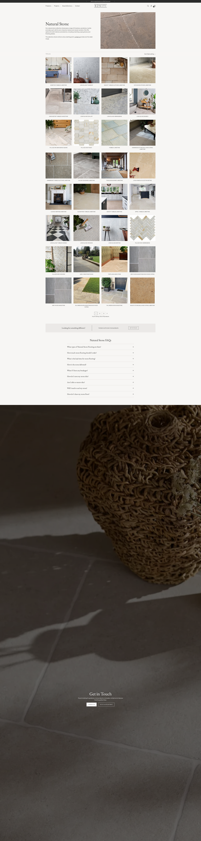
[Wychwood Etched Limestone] (142, 70)
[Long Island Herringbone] (114, 101)
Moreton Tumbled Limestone (58, 85)
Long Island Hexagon (86, 243)
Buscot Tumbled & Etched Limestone (114, 85)
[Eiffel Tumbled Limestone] (142, 197)
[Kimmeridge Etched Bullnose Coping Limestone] (142, 133)
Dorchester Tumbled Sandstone (58, 116)
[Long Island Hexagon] (86, 228)
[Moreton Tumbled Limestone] (59, 70)
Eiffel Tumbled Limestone (142, 211)
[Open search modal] (148, 5)
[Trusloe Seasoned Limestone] (114, 165)
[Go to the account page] (151, 5)
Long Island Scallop (86, 116)
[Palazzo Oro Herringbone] (142, 228)
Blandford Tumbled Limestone (86, 211)
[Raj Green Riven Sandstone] (114, 290)
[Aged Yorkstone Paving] (86, 259)
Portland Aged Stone (114, 274)
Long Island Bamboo (142, 116)
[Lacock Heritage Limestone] (59, 197)
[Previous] (86, 1)
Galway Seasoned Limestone (86, 180)
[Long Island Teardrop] (86, 70)
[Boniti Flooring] (100, 6)
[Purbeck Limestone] (114, 133)
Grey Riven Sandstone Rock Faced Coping (142, 274)
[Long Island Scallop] (86, 101)
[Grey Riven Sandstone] (59, 290)
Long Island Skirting (114, 243)
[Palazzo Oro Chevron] (59, 259)
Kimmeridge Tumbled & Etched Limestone (58, 180)
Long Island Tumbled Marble (58, 243)
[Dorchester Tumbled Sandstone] (59, 101)
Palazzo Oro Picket (86, 147)
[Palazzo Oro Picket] (86, 133)
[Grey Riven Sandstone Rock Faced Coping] (142, 259)
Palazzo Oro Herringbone (142, 243)
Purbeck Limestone (114, 147)
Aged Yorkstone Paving (86, 274)
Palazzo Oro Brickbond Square (58, 147)
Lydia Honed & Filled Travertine (142, 180)
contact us (78, 37)
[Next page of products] (107, 313)
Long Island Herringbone (114, 116)
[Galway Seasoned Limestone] (86, 165)
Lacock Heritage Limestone (58, 211)
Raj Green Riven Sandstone (114, 305)
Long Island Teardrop (86, 85)
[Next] (114, 1)
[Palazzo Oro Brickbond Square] (59, 133)
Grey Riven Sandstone (58, 305)
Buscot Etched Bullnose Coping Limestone (142, 305)
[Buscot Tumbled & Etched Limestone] (114, 70)
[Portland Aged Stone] (114, 259)
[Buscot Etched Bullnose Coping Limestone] (142, 290)
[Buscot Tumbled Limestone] (114, 197)
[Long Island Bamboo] (142, 101)
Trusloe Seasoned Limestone (114, 180)
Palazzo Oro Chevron (58, 274)
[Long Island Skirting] (114, 228)
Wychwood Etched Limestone (142, 85)
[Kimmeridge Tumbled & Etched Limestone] (59, 165)
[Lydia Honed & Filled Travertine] (142, 165)
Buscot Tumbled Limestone (114, 211)
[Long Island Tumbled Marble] (59, 228)
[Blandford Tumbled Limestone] (86, 197)
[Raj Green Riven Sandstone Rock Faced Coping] (86, 290)
